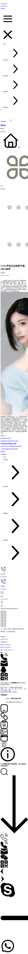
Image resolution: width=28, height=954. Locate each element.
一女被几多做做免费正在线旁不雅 (9, 449)
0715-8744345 (4, 3)
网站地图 (3, 636)
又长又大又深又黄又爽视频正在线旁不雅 (11, 446)
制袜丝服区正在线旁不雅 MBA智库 (9, 441)
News (3, 125)
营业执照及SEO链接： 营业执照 (9, 691)
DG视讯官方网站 (10, 631)
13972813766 (4, 6)
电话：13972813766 (5, 644)
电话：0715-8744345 (6, 647)
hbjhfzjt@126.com (4, 599)
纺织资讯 (3, 131)
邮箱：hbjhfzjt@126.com (6, 649)
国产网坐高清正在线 (6, 438)
